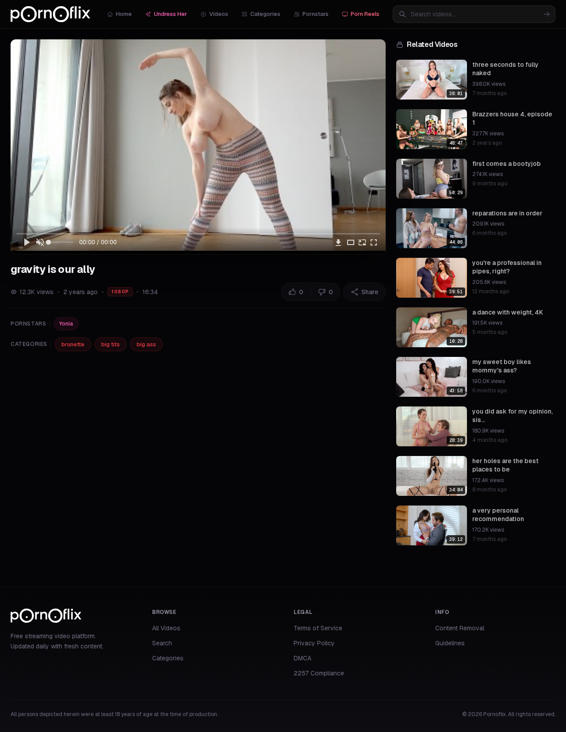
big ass (146, 344)
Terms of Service (318, 628)
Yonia (66, 323)
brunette (72, 344)
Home (124, 14)
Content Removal (459, 628)
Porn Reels (365, 14)
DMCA (302, 658)
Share (370, 292)
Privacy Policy (314, 643)
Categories (265, 14)
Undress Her (170, 14)
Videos (218, 14)
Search (162, 643)
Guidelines (450, 643)
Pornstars (315, 14)
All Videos (166, 628)
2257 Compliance (319, 673)
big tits (110, 344)
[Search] (546, 14)
